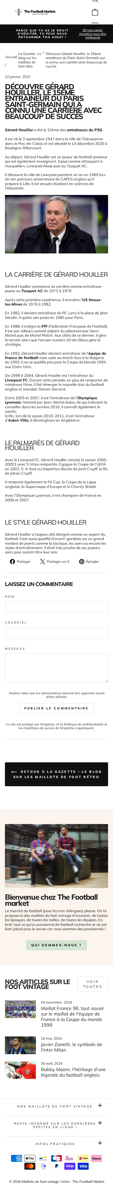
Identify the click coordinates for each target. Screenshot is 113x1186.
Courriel (16, 622)
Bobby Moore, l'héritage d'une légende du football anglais (73, 1072)
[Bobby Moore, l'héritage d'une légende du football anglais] (20, 1070)
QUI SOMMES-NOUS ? (56, 945)
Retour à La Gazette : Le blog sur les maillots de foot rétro (57, 774)
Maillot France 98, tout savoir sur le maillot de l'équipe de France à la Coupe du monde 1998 (72, 1016)
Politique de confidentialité (83, 724)
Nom (10, 597)
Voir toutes (93, 984)
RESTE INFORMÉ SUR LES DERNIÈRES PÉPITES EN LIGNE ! (55, 1125)
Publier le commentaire (56, 708)
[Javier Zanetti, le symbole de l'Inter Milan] (20, 1045)
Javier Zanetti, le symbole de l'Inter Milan (71, 1047)
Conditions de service (38, 728)
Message (15, 649)
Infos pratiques (55, 1144)
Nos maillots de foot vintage (55, 1106)
